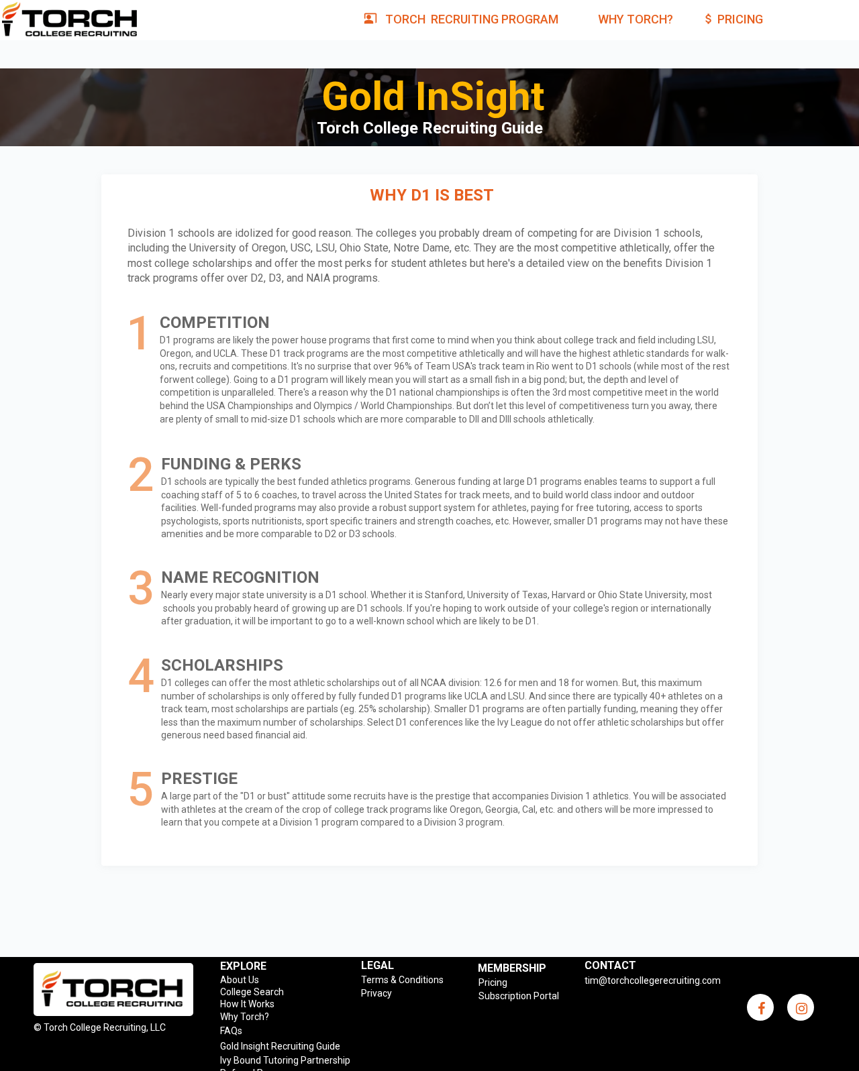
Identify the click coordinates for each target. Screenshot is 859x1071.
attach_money (708, 18)
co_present (370, 18)
